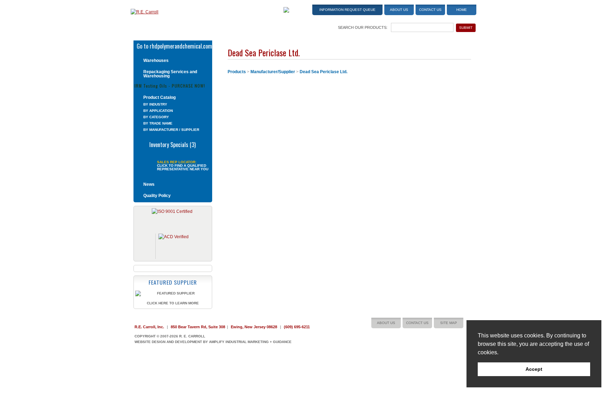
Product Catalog (159, 97)
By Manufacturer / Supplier (171, 130)
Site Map (448, 323)
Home (461, 10)
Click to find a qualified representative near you (182, 167)
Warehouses (156, 60)
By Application (158, 111)
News (149, 184)
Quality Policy (157, 195)
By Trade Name (157, 123)
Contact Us (430, 10)
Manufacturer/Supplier (272, 71)
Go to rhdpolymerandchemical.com (174, 45)
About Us (399, 10)
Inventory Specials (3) (172, 143)
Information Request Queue (347, 10)
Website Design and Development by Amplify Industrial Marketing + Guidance (213, 342)
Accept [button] (534, 369)
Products (237, 71)
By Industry (155, 104)
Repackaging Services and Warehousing (170, 73)
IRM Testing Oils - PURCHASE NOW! (170, 85)
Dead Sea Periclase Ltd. (323, 71)
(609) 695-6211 (297, 327)
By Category (156, 117)
